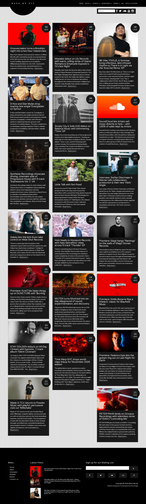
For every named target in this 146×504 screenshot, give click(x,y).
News (81, 3)
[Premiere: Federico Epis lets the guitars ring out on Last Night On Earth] (117, 341)
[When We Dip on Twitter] (120, 10)
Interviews (106, 3)
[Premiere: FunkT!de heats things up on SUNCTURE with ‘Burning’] (28, 276)
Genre (116, 3)
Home (12, 467)
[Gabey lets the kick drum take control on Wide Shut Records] (28, 223)
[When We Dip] (23, 8)
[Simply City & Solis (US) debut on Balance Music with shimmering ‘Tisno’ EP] (73, 108)
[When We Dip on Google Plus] (134, 475)
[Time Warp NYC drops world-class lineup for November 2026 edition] (73, 345)
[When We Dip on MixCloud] (123, 475)
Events (96, 3)
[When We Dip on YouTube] (129, 10)
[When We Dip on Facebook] (116, 10)
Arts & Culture (131, 3)
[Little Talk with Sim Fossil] (73, 170)
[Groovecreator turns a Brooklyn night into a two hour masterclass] (28, 34)
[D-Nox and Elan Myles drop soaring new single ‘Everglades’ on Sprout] (28, 88)
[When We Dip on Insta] (133, 10)
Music (87, 3)
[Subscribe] (133, 468)
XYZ (122, 3)
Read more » (39, 68)
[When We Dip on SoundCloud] (124, 10)
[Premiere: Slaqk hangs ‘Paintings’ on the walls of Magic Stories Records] (117, 226)
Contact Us (14, 479)
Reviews (13, 474)
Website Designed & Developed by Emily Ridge (122, 486)
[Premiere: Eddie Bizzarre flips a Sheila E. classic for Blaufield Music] (117, 285)
